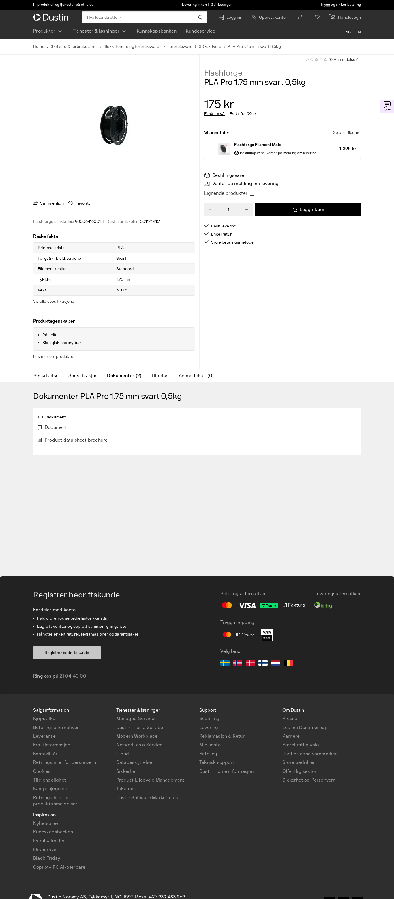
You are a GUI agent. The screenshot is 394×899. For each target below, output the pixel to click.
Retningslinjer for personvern (64, 762)
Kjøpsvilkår (45, 718)
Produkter (44, 31)
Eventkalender (49, 840)
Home (38, 46)
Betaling (208, 753)
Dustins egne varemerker (309, 753)
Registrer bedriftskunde (67, 652)
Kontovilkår (45, 753)
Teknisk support (216, 762)
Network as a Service (139, 744)
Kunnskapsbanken (157, 31)
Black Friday (46, 858)
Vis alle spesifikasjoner (54, 301)
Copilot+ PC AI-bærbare (59, 867)
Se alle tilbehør (347, 132)
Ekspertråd (45, 849)
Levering (208, 727)
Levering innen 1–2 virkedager (207, 5)
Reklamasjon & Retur (222, 736)
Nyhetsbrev (45, 823)
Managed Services (136, 718)
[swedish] (225, 663)
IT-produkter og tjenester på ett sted (63, 5)
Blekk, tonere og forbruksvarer (132, 46)
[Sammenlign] (300, 17)
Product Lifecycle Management (150, 780)
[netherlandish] (275, 663)
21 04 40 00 (72, 676)
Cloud (122, 753)
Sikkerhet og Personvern (309, 780)
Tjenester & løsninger (96, 31)
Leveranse (44, 736)
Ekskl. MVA (214, 114)
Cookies (41, 771)
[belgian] (288, 663)
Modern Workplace (136, 736)
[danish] (250, 663)
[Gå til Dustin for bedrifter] (52, 17)
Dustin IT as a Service (139, 727)
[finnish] (263, 663)
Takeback (126, 788)
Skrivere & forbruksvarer (74, 46)
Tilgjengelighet (49, 780)
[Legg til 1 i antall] (247, 209)
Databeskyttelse (134, 762)
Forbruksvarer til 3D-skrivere (194, 46)
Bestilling (209, 718)
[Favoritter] (317, 17)
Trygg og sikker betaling (340, 5)
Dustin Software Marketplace (147, 797)
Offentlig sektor (299, 771)
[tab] (48, 375)
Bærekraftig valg (300, 744)
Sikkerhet (126, 771)
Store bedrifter (298, 762)
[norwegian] (237, 663)
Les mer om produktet (54, 356)
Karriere (291, 736)
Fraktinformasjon (51, 744)
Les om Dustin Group (305, 727)
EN (358, 32)
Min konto (210, 744)
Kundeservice (200, 31)
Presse (289, 718)
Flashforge (223, 73)
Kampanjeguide (50, 788)
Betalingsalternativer (56, 727)
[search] (200, 17)
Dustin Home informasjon (226, 771)
